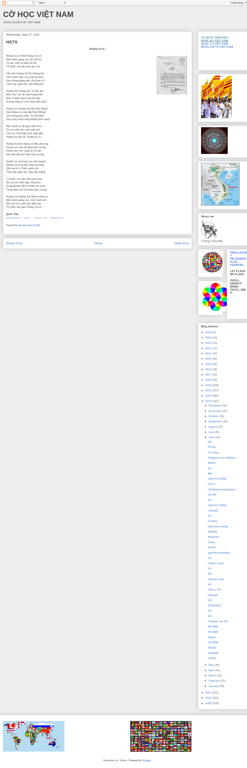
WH (210, 473)
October (214, 416)
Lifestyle (213, 510)
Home (98, 243)
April (212, 670)
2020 (208, 358)
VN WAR (213, 626)
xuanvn (27, 218)
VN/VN (212, 647)
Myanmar (213, 536)
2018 (208, 369)
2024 (208, 337)
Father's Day (215, 563)
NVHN (211, 462)
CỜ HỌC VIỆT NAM (38, 14)
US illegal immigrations (222, 489)
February (215, 680)
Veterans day (216, 579)
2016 (208, 379)
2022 (208, 348)
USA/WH (213, 653)
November (215, 410)
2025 (208, 332)
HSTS (211, 484)
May (212, 664)
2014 (208, 390)
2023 (208, 342)
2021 (208, 353)
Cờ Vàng (213, 452)
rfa (46, 218)
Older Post (181, 243)
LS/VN (212, 658)
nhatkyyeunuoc (56, 218)
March (213, 675)
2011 (208, 692)
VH (209, 468)
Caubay (212, 520)
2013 (208, 395)
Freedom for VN (218, 621)
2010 (208, 697)
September (216, 421)
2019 (208, 364)
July (211, 431)
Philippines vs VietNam (222, 457)
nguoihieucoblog (218, 526)
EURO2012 (215, 605)
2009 (208, 703)
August (213, 426)
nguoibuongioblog (219, 552)
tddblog (212, 531)
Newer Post (14, 243)
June (212, 437)
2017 (208, 374)
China (211, 542)
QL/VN (212, 494)
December (215, 405)
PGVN (211, 447)
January (214, 686)
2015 (208, 385)
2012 (208, 401)
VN (209, 441)
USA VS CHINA (217, 478)
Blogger (146, 760)
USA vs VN (214, 589)
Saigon (212, 637)
